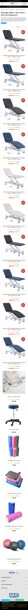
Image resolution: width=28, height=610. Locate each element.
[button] (2, 3)
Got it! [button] (21, 605)
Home (2, 9)
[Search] (23, 3)
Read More (4, 23)
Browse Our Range (20, 9)
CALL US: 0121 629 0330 (15, 1)
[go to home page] (14, 573)
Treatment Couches (10, 9)
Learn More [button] (5, 608)
